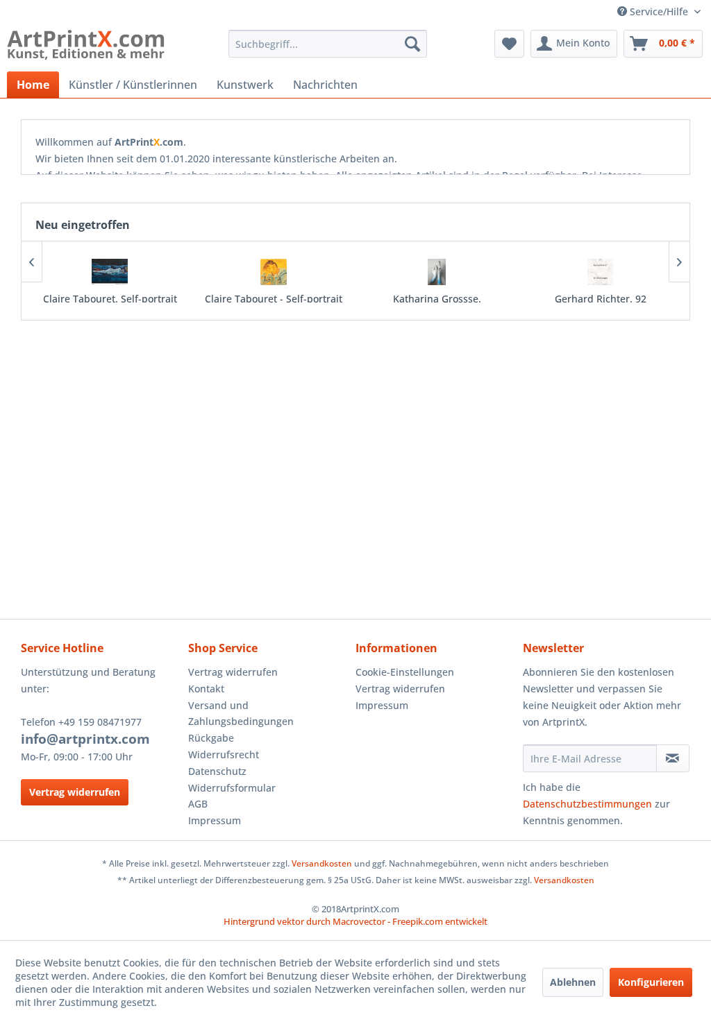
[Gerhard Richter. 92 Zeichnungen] (600, 272)
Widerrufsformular (232, 787)
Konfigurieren (651, 982)
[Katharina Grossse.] (437, 272)
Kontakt (206, 688)
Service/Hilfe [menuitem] (659, 11)
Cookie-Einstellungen (405, 672)
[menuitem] (328, 44)
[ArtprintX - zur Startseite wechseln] (86, 47)
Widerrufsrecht (223, 754)
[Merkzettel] (509, 44)
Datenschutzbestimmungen (587, 803)
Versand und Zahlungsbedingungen (241, 713)
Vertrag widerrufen (74, 792)
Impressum (214, 820)
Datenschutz (217, 771)
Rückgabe (211, 737)
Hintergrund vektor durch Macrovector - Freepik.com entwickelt (355, 921)
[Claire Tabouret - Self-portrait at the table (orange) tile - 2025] (273, 272)
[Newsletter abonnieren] (672, 758)
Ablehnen (573, 982)
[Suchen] (412, 44)
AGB (198, 803)
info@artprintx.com (85, 739)
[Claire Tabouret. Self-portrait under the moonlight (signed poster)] (110, 272)
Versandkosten (322, 863)
